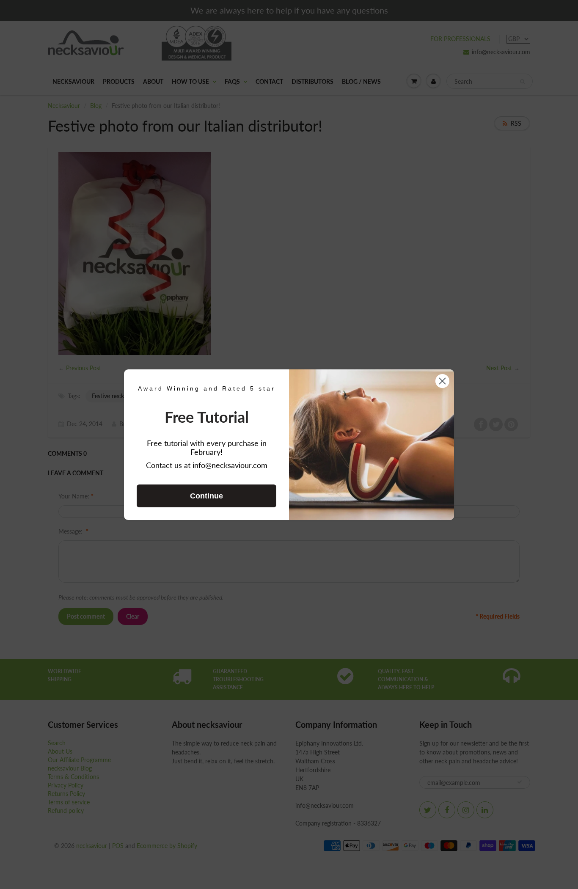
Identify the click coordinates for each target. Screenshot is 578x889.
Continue (206, 496)
